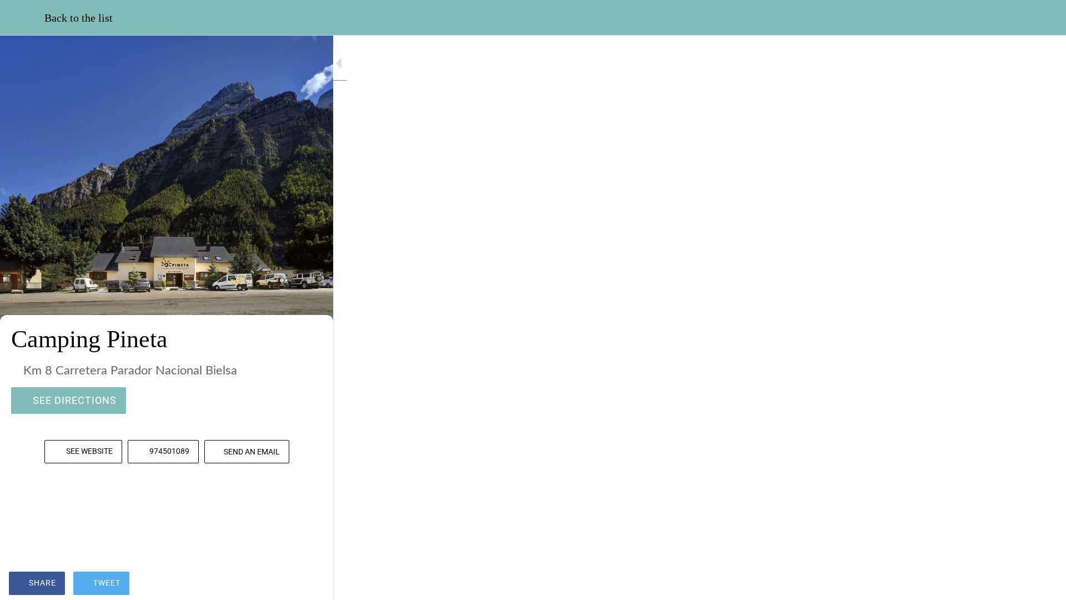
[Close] (22, 17)
